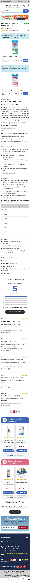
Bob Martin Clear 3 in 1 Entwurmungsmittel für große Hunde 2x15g (14, 68)
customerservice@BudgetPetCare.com (16, 553)
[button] (8, 455)
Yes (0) (3, 350)
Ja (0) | (3, 332)
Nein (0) (7, 332)
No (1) (8, 350)
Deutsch (23, 578)
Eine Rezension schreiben (16, 312)
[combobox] (24, 578)
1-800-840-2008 (12, 546)
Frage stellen (16, 512)
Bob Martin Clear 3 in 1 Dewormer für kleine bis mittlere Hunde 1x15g (14, 36)
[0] (27, 6)
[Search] (26, 11)
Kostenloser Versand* (7, 1)
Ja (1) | (3, 369)
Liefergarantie (18, 1)
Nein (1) (7, 369)
